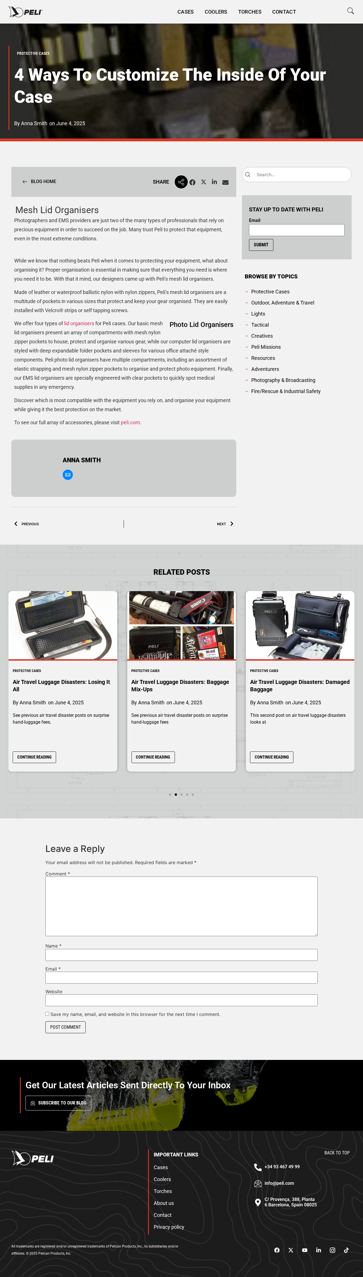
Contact (284, 12)
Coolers (216, 12)
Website (53, 991)
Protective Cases (27, 671)
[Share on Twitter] (203, 182)
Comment (57, 873)
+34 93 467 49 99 (282, 1166)
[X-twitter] (290, 1250)
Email (254, 220)
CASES (186, 12)
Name (53, 946)
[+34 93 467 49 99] (258, 1167)
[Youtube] (304, 1250)
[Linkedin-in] (318, 1250)
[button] (350, 11)
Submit (261, 244)
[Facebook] (276, 1250)
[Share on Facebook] (192, 182)
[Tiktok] (346, 1250)
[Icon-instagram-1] (332, 1250)
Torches (249, 12)
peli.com (130, 422)
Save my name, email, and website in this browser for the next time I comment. (135, 1014)
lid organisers (79, 323)
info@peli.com (279, 1183)
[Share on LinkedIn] (214, 182)
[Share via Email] (225, 182)
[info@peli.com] (258, 1183)
